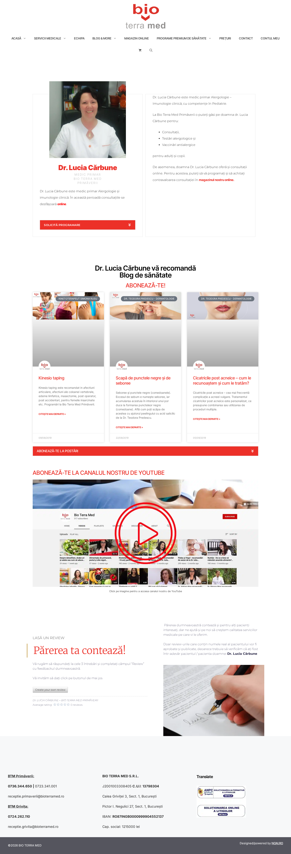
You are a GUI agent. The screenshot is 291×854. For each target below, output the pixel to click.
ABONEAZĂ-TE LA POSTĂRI (57, 451)
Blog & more (101, 38)
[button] (87, 225)
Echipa (79, 38)
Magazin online (136, 38)
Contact (246, 38)
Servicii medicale (47, 38)
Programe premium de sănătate (181, 38)
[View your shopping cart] (140, 50)
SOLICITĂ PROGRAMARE (62, 225)
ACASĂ (16, 38)
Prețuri (225, 38)
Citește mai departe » (52, 414)
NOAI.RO (277, 843)
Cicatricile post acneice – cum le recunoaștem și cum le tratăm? (222, 380)
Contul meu (270, 38)
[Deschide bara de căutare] (151, 50)
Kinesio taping (51, 377)
